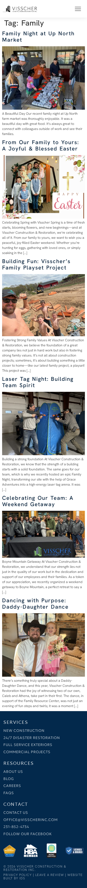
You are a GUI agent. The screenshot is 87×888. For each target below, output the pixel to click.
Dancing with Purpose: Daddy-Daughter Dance (35, 603)
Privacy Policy (17, 875)
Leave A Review (49, 875)
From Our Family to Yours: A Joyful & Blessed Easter (40, 145)
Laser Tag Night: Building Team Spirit (37, 382)
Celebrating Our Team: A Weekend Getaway (37, 501)
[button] (78, 9)
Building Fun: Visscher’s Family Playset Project (36, 264)
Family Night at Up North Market (38, 36)
